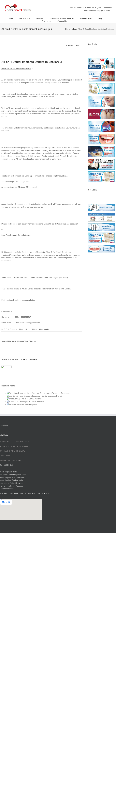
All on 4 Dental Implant (69, 156)
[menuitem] (13, 18)
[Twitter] (92, 50)
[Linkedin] (105, 50)
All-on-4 (70, 150)
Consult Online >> (76, 8)
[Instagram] (98, 50)
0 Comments (44, 329)
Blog (35, 329)
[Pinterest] (102, 50)
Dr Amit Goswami (10, 329)
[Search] (73, 21)
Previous (70, 45)
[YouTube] (95, 50)
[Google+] (105, 195)
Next (78, 45)
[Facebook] (89, 50)
